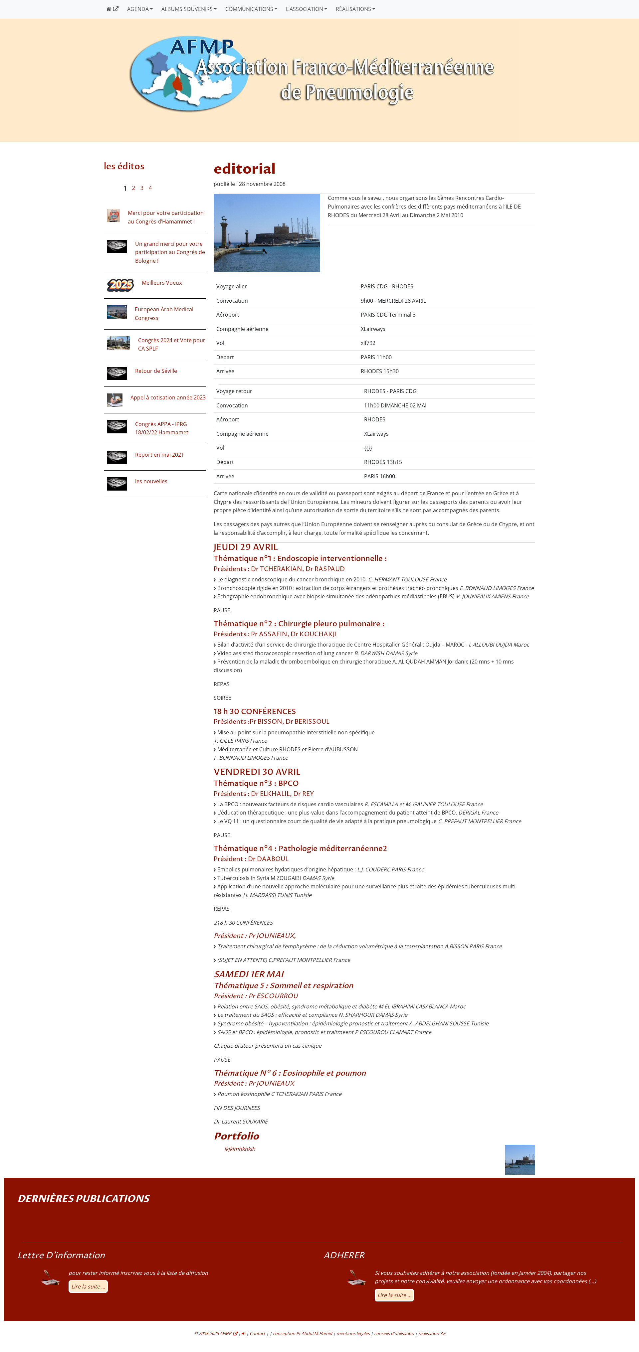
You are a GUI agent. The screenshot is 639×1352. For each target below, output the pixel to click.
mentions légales (353, 1333)
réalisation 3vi (431, 1333)
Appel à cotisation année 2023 (168, 397)
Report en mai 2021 (159, 454)
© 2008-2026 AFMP (212, 1333)
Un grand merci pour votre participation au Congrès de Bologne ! (170, 252)
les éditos (124, 166)
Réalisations (353, 9)
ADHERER (343, 1256)
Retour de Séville (156, 371)
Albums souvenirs (187, 9)
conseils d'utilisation (394, 1333)
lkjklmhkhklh (239, 1148)
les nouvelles (151, 481)
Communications (249, 9)
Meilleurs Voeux (162, 282)
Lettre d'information (61, 1256)
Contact (257, 1333)
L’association (304, 9)
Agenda (138, 9)
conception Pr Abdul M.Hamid (302, 1333)
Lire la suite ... (88, 1286)
